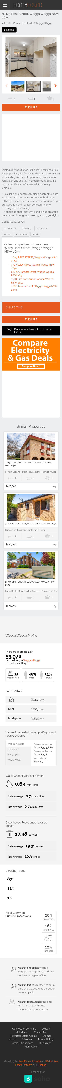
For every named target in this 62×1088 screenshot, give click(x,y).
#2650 (7, 234)
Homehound (31, 5)
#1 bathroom (10, 228)
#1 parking (26, 228)
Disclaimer (45, 1043)
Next (54, 60)
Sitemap (47, 1035)
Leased (46, 1028)
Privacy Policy (45, 1039)
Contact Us (40, 1032)
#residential (21, 234)
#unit (35, 234)
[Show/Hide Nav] (5, 5)
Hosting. (42, 1065)
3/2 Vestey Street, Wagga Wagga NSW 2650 (30, 523)
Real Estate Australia (30, 1061)
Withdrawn (22, 1032)
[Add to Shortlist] (55, 486)
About (12, 1039)
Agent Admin (31, 1046)
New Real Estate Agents (24, 1035)
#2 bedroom (42, 228)
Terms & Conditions (22, 1043)
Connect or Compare (24, 1028)
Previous (8, 60)
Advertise (27, 1039)
